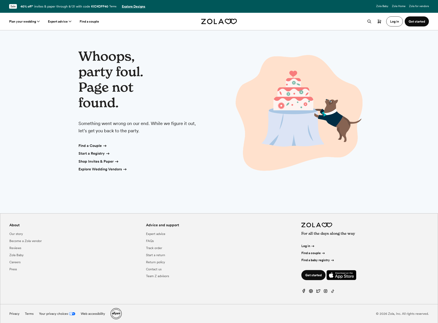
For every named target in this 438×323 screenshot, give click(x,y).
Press (13, 269)
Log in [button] (394, 21)
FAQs (150, 241)
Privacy (14, 313)
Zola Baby (382, 6)
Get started (313, 275)
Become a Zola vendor (25, 241)
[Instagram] (325, 292)
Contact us (154, 269)
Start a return (155, 255)
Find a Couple (90, 145)
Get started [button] (417, 21)
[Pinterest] (311, 292)
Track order (154, 248)
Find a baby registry (315, 260)
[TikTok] (333, 292)
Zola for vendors (419, 6)
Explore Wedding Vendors (100, 169)
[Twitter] (318, 292)
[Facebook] (303, 292)
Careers (15, 262)
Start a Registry (91, 153)
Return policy (155, 262)
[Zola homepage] (219, 21)
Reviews (15, 248)
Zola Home (398, 6)
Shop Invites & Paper (96, 161)
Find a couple (89, 21)
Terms (112, 6)
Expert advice (58, 21)
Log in (305, 246)
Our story (16, 234)
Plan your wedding (22, 21)
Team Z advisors (157, 276)
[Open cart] (379, 21)
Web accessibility (93, 313)
